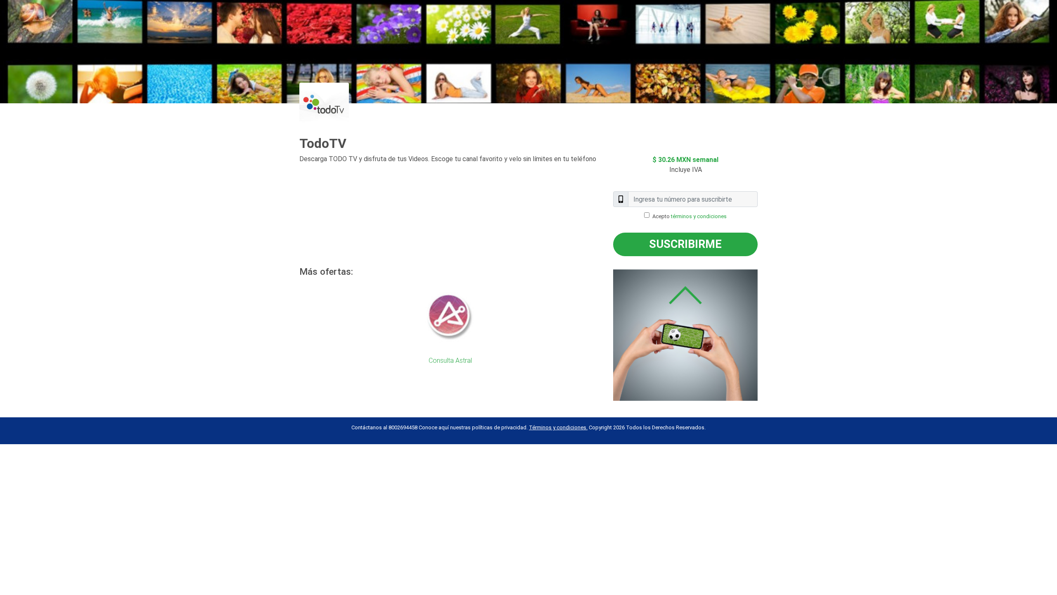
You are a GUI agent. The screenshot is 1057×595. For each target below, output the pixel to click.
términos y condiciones (699, 216)
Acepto (689, 216)
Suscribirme (685, 244)
